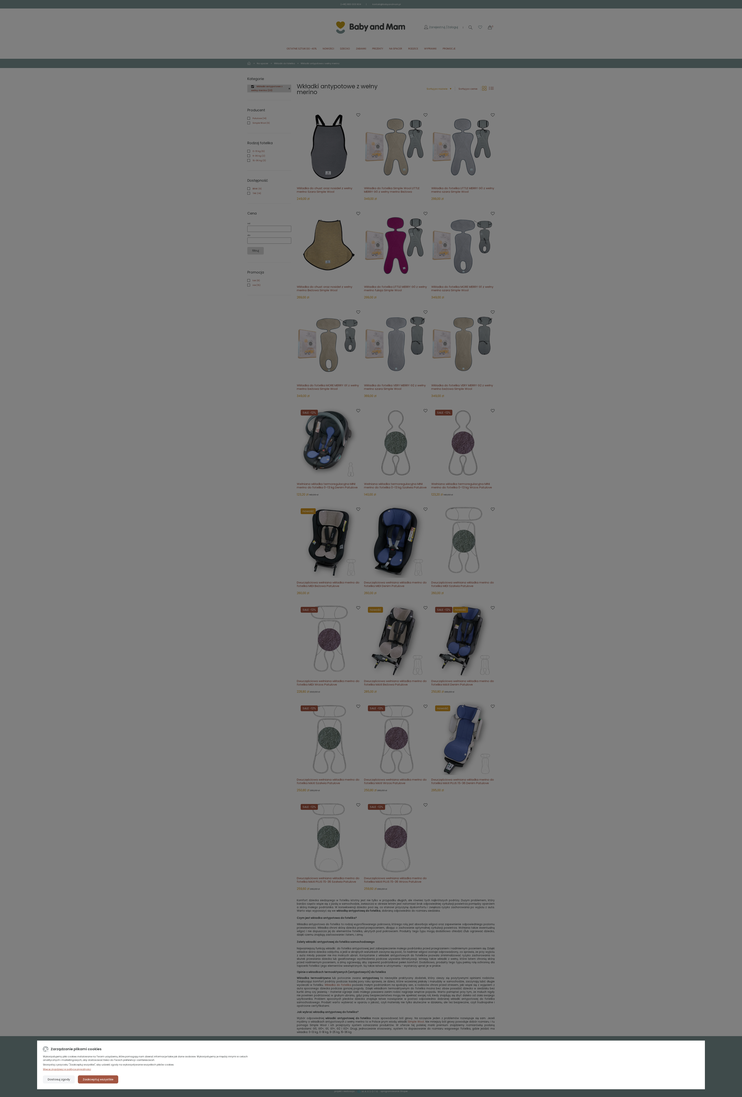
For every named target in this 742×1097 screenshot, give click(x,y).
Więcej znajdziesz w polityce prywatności (67, 1069)
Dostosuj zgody (59, 1079)
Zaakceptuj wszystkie (98, 1079)
